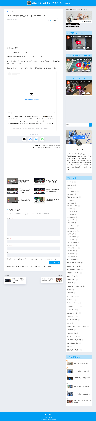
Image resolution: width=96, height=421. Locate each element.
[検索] (90, 125)
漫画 (69, 188)
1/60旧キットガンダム (74, 273)
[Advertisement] (33, 34)
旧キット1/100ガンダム (74, 269)
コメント (10, 218)
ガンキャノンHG (72, 296)
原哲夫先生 (72, 234)
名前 (9, 238)
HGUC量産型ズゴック (74, 306)
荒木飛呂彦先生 (73, 225)
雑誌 (69, 346)
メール (9, 245)
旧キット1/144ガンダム (74, 262)
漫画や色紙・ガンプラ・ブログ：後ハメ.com (51, 3)
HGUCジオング (50, 148)
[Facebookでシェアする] (30, 139)
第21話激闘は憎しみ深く (75, 340)
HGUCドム (71, 293)
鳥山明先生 (72, 214)
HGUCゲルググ (72, 316)
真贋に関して (72, 211)
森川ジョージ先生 (73, 205)
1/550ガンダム (72, 279)
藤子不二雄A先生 (73, 242)
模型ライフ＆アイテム (74, 350)
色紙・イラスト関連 (73, 197)
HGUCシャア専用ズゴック (75, 286)
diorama (45, 145)
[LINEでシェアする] (42, 139)
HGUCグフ (71, 283)
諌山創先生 (72, 228)
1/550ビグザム (72, 276)
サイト (9, 252)
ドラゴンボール (73, 191)
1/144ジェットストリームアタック (77, 326)
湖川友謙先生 (72, 253)
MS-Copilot (72, 185)
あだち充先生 (72, 239)
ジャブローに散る (73, 319)
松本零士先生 (72, 250)
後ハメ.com (24, 128)
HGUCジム (71, 330)
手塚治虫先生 (72, 256)
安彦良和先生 (72, 220)
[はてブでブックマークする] (36, 139)
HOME (48, 414)
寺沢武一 (71, 208)
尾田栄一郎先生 (73, 231)
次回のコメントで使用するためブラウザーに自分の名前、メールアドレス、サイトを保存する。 (33, 259)
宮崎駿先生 (72, 222)
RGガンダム (52, 145)
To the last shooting (74, 303)
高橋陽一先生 (72, 245)
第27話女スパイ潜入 (73, 343)
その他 (71, 200)
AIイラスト (71, 182)
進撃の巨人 (72, 194)
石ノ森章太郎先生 (73, 248)
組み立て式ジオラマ (73, 313)
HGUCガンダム (72, 333)
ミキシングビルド (73, 336)
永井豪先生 (72, 203)
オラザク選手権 (72, 259)
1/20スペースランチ (73, 266)
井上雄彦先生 (72, 217)
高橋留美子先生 (73, 236)
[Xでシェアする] (24, 139)
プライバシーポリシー (47, 417)
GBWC (58, 145)
